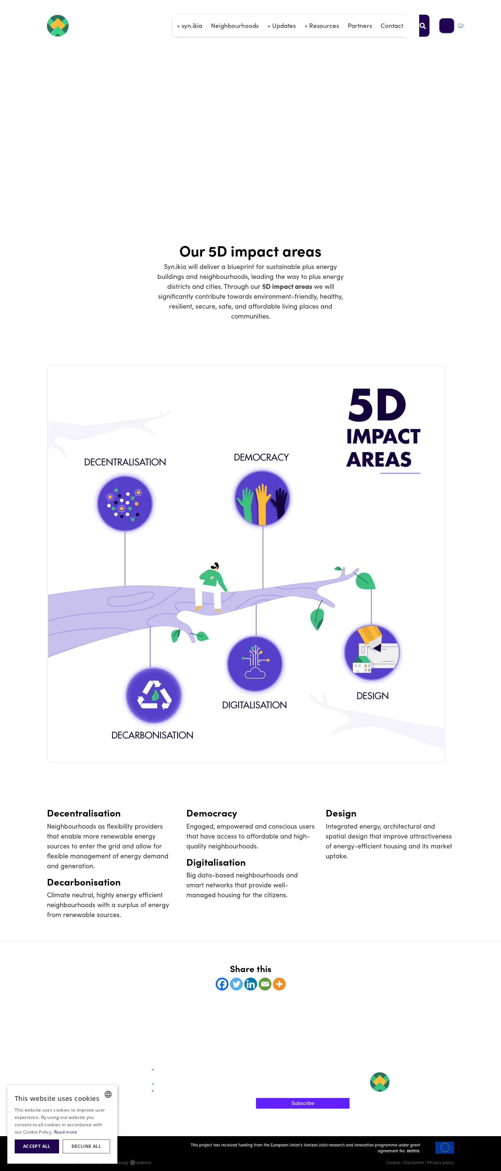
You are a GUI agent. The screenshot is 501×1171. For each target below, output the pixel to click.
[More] (279, 984)
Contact (392, 25)
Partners (360, 25)
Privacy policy (440, 1162)
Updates (284, 25)
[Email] (265, 984)
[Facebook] (222, 984)
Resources (324, 25)
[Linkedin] (250, 984)
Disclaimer (414, 1162)
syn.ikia (192, 25)
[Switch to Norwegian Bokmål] (461, 25)
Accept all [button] (37, 1146)
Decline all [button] (86, 1146)
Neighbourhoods (235, 25)
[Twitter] (236, 984)
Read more (65, 1132)
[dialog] (62, 1124)
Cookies (393, 1162)
